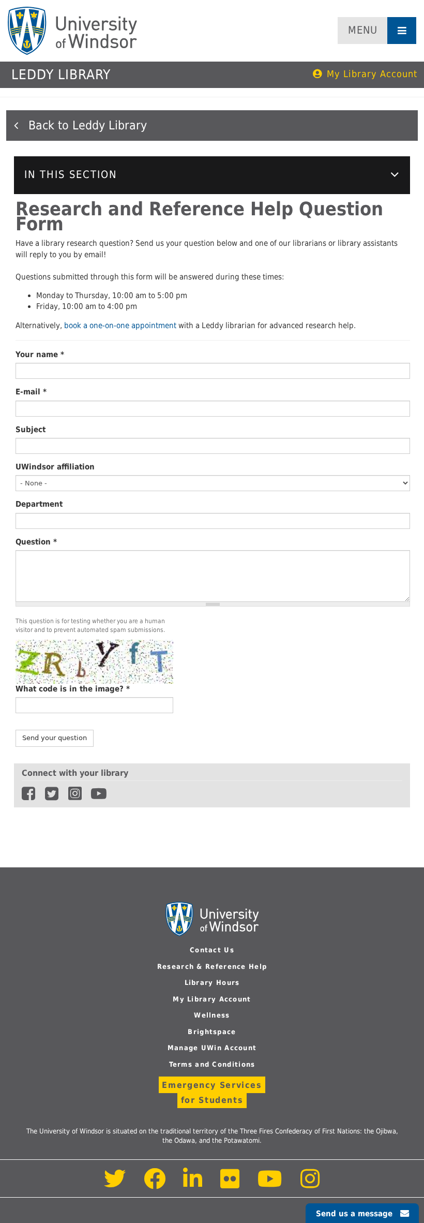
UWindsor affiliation (55, 466)
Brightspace (212, 1032)
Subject (31, 429)
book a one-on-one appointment (121, 325)
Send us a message (354, 1213)
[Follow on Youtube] (270, 1184)
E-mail (31, 391)
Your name (40, 354)
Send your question (54, 738)
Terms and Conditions (212, 1064)
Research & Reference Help (212, 966)
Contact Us (212, 950)
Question (36, 542)
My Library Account (372, 73)
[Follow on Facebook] (155, 1184)
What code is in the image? (73, 689)
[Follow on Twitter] (115, 1184)
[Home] (72, 31)
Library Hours (212, 982)
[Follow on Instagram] (310, 1184)
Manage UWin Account (212, 1048)
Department (39, 504)
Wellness (212, 1015)
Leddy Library (61, 74)
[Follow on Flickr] (230, 1184)
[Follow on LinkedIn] (193, 1184)
